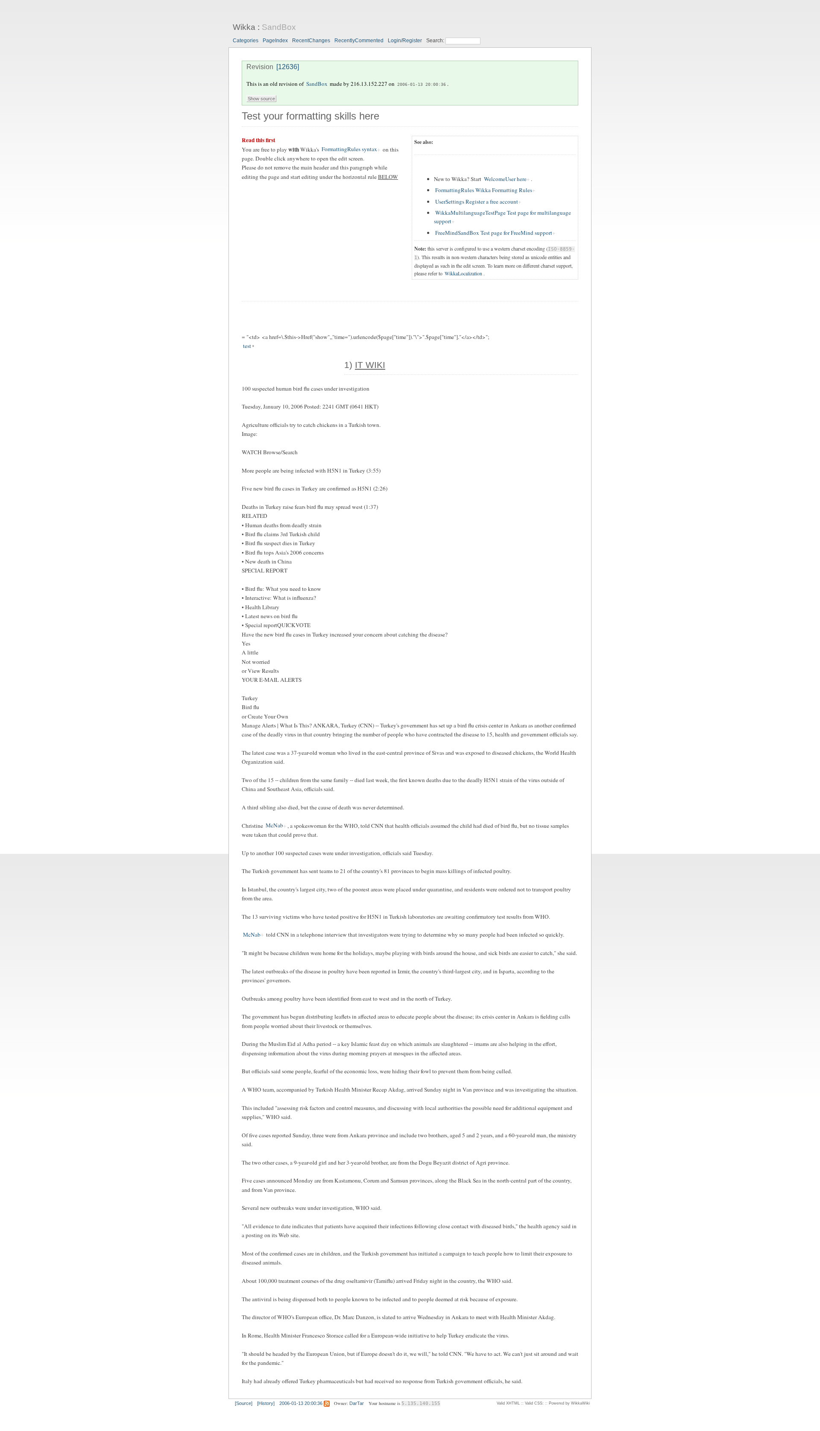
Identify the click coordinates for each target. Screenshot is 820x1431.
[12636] (287, 66)
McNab (274, 825)
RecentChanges (311, 41)
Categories (245, 41)
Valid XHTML (508, 1403)
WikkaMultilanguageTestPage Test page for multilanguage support (502, 217)
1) (364, 365)
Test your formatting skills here (310, 116)
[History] (266, 1403)
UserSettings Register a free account (476, 201)
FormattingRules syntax (349, 149)
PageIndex (275, 41)
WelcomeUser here (505, 179)
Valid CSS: (534, 1403)
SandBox (279, 27)
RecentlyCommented (359, 41)
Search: (435, 41)
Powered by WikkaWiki (569, 1403)
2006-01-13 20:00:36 (421, 84)
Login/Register (405, 41)
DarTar (356, 1403)
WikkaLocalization (463, 273)
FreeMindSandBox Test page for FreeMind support (493, 233)
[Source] (243, 1403)
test (247, 346)
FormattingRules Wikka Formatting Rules (483, 190)
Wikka (244, 27)
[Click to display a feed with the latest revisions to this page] (327, 1403)
